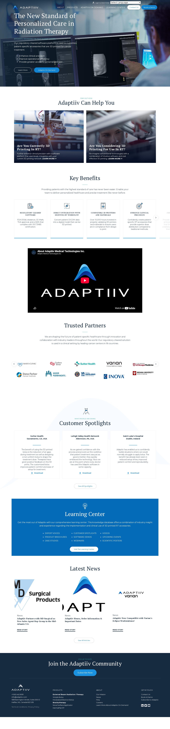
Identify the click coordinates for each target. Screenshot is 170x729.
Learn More (23, 70)
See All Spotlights (85, 486)
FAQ (98, 700)
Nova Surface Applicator (63, 705)
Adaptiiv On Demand (92, 7)
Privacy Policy (33, 707)
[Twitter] (145, 705)
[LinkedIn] (142, 705)
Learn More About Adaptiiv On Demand (112, 705)
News (98, 697)
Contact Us (133, 7)
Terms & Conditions (19, 707)
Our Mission (101, 694)
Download (38, 473)
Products (72, 7)
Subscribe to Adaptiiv (149, 700)
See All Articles (84, 640)
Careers (99, 702)
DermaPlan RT (58, 708)
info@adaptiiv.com (19, 697)
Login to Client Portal (102, 3)
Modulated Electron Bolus (63, 700)
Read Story (22, 630)
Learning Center (115, 7)
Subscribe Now (85, 673)
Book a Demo (149, 7)
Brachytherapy (59, 702)
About (60, 7)
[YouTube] (149, 705)
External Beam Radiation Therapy (68, 694)
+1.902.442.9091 (18, 694)
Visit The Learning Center (84, 549)
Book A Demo (147, 697)
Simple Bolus (58, 697)
